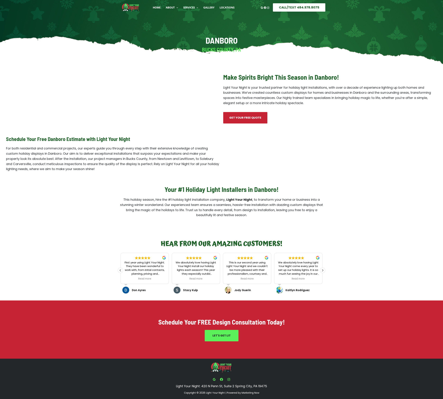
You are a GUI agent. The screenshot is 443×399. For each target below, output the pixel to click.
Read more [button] (144, 278)
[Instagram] (268, 7)
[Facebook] (265, 7)
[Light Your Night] (131, 7)
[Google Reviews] (262, 7)
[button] (176, 7)
